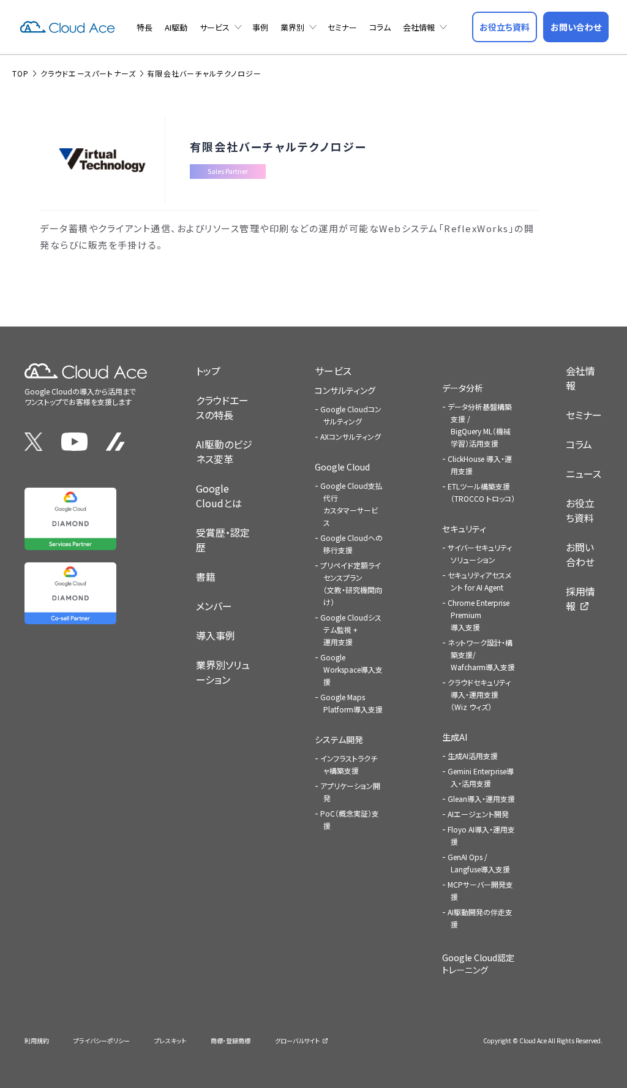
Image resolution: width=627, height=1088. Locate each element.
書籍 (206, 576)
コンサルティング (345, 390)
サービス (215, 27)
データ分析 (462, 388)
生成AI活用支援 (473, 755)
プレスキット (170, 1040)
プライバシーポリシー (101, 1040)
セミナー (342, 27)
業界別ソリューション (223, 672)
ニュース (583, 473)
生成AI (454, 737)
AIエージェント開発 (478, 814)
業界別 (292, 27)
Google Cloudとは (219, 495)
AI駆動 (176, 27)
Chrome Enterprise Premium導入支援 (478, 614)
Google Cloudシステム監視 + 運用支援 (350, 629)
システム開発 (339, 739)
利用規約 (36, 1040)
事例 (260, 27)
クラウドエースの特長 (222, 407)
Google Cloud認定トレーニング (478, 963)
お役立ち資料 (580, 510)
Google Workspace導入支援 (351, 669)
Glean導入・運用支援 (481, 798)
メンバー (214, 606)
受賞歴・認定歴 (223, 539)
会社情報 (419, 27)
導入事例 (215, 635)
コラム (380, 27)
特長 (144, 27)
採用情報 (580, 598)
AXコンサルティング (350, 436)
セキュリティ (464, 529)
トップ (208, 370)
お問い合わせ (580, 554)
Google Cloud (342, 467)
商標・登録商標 (230, 1040)
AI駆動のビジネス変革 (224, 451)
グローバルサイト (297, 1040)
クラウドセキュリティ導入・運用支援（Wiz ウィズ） (479, 694)
